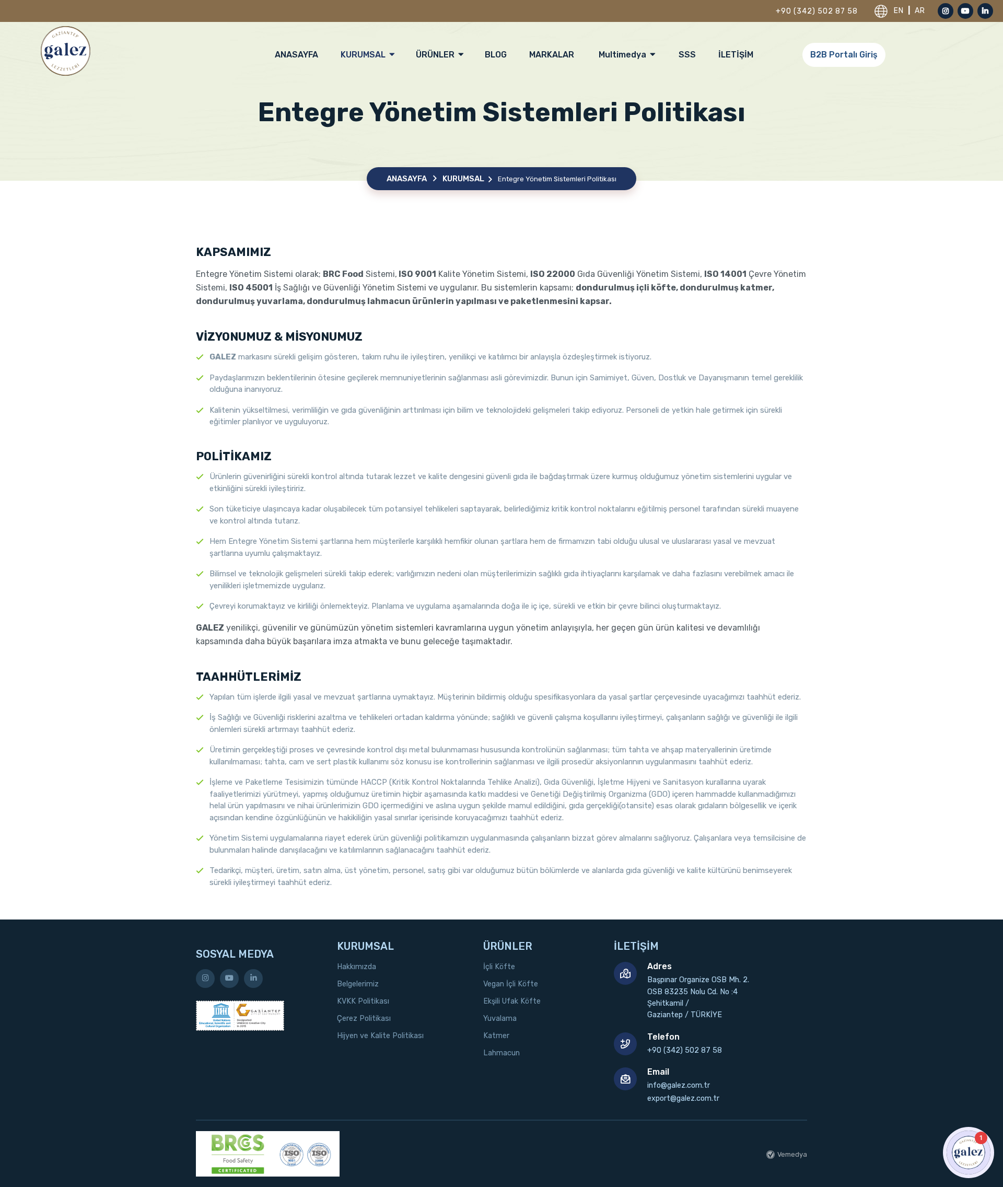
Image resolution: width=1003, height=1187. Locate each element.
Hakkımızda (356, 966)
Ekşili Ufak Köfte (512, 1001)
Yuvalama (500, 1018)
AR (920, 10)
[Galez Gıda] (65, 50)
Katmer (496, 1035)
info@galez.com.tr (678, 1085)
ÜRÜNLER (436, 55)
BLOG (496, 55)
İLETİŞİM (735, 55)
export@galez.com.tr (683, 1098)
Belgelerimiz (358, 984)
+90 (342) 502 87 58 (817, 11)
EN (900, 10)
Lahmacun (501, 1053)
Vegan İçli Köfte (510, 984)
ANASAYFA (296, 55)
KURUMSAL (364, 55)
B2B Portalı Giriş (844, 55)
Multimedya (623, 55)
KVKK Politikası (363, 1001)
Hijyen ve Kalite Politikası (380, 1035)
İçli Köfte (499, 966)
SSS (687, 55)
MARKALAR (551, 55)
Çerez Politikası (364, 1018)
